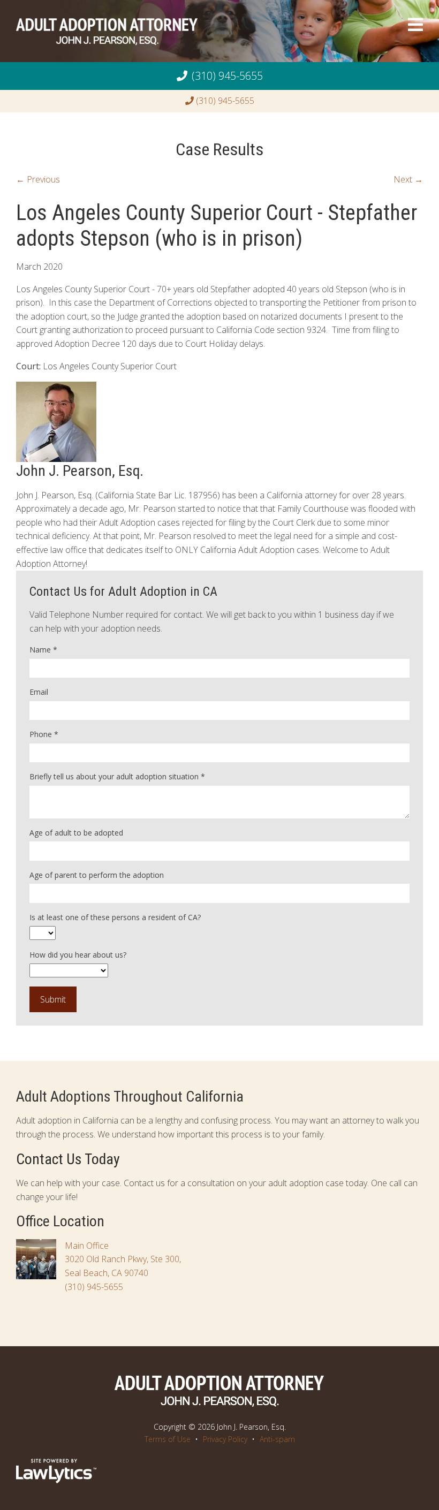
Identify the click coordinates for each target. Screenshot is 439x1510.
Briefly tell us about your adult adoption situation (117, 776)
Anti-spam (277, 1439)
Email (38, 692)
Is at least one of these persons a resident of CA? (115, 917)
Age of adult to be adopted (76, 833)
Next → (408, 179)
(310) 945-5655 (227, 76)
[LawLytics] (56, 1471)
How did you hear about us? (77, 955)
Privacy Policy (225, 1439)
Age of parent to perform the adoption (96, 875)
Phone (43, 734)
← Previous (38, 179)
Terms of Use (168, 1439)
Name (43, 649)
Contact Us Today (68, 1159)
